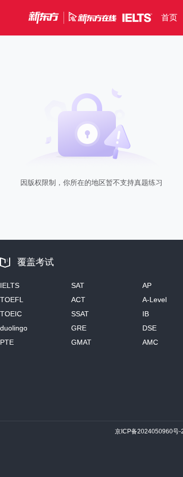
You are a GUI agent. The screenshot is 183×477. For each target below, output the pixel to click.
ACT (78, 300)
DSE (149, 328)
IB (145, 314)
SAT (77, 285)
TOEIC (11, 314)
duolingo (13, 328)
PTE (7, 342)
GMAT (81, 342)
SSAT (80, 314)
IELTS (9, 285)
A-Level (154, 300)
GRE (78, 328)
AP (146, 285)
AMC (150, 342)
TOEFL (11, 300)
